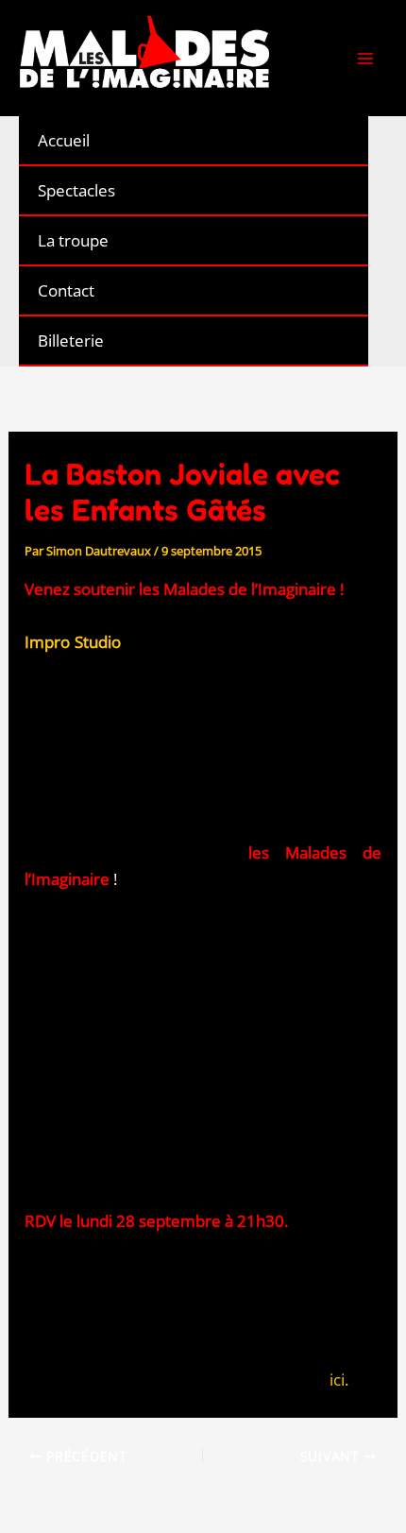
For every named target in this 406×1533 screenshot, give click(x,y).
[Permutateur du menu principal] (366, 58)
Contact (66, 290)
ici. (339, 1379)
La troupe (73, 240)
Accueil (64, 140)
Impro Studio (73, 642)
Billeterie (71, 340)
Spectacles (76, 190)
